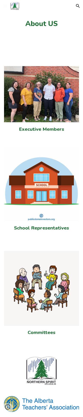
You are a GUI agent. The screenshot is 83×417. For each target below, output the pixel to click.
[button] (5, 6)
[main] (41, 23)
